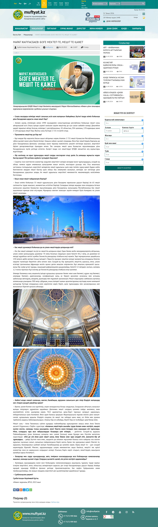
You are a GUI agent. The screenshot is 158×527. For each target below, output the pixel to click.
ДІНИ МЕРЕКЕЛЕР (113, 21)
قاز (30, 3)
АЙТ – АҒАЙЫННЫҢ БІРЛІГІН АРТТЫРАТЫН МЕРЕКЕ (112, 50)
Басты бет (17, 34)
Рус (20, 3)
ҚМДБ (124, 28)
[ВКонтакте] (14, 489)
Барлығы (137, 28)
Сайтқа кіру (55, 502)
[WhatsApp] (30, 489)
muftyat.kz (49, 47)
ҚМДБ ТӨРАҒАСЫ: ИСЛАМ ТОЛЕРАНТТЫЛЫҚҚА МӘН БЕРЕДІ (114, 80)
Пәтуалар (51, 28)
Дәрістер (81, 28)
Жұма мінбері (96, 28)
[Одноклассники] (21, 489)
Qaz (25, 3)
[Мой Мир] (24, 489)
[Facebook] (17, 489)
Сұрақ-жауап (66, 28)
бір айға (84, 8)
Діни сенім (112, 28)
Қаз (15, 3)
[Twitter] (27, 489)
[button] (92, 13)
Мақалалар (37, 28)
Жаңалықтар (21, 28)
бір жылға (84, 4)
